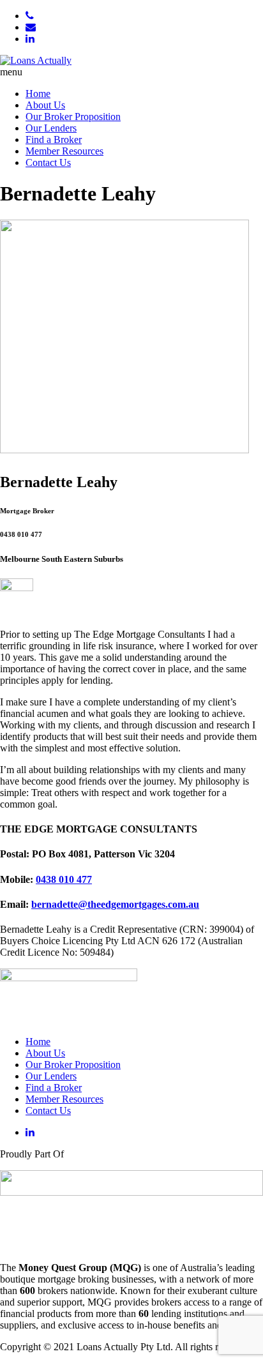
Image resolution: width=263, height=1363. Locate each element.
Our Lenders (51, 128)
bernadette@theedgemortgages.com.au (115, 904)
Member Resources (64, 151)
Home (38, 93)
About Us (45, 105)
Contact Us (48, 162)
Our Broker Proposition (73, 116)
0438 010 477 (64, 879)
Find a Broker (54, 139)
